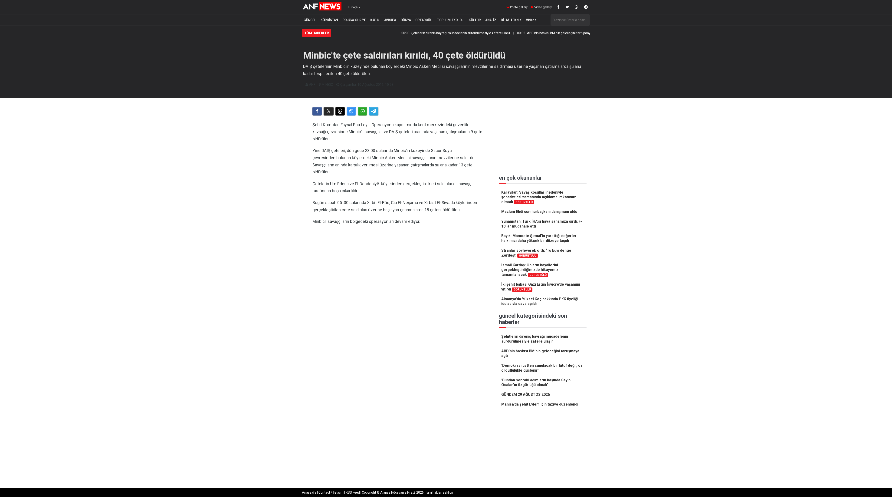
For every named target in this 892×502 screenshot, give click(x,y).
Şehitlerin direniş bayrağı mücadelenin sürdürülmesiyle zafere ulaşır (437, 33)
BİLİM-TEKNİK (511, 20)
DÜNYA (406, 20)
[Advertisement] (397, 276)
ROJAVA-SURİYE (354, 20)
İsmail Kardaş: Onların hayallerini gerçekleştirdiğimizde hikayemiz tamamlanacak (529, 270)
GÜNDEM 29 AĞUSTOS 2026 (525, 394)
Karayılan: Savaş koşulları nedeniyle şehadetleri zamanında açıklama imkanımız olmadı (538, 197)
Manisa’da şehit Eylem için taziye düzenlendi (539, 404)
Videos (531, 20)
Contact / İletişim (331, 492)
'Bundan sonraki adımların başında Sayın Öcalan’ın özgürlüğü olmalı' (536, 382)
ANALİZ (490, 20)
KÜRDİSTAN (329, 20)
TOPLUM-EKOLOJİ (450, 20)
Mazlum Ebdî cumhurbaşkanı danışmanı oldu (539, 211)
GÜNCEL (310, 20)
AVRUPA (390, 20)
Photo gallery (518, 7)
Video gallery (543, 7)
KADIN (375, 20)
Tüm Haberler (316, 33)
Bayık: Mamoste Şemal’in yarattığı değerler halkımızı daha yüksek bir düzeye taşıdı (539, 238)
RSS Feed (353, 492)
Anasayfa (309, 492)
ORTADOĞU (423, 20)
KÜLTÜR (475, 20)
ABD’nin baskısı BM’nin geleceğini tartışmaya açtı (539, 33)
